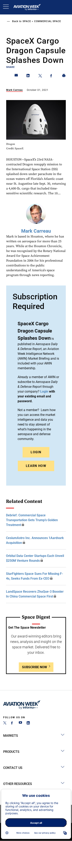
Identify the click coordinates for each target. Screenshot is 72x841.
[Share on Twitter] (40, 76)
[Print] (64, 76)
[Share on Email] (16, 76)
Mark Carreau (14, 90)
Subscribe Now (34, 667)
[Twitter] (4, 723)
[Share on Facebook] (52, 76)
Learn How (36, 466)
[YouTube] (20, 723)
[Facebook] (12, 723)
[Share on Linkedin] (28, 76)
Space (27, 21)
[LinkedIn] (28, 723)
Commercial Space (47, 21)
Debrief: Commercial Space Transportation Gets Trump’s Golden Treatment (32, 520)
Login (36, 452)
